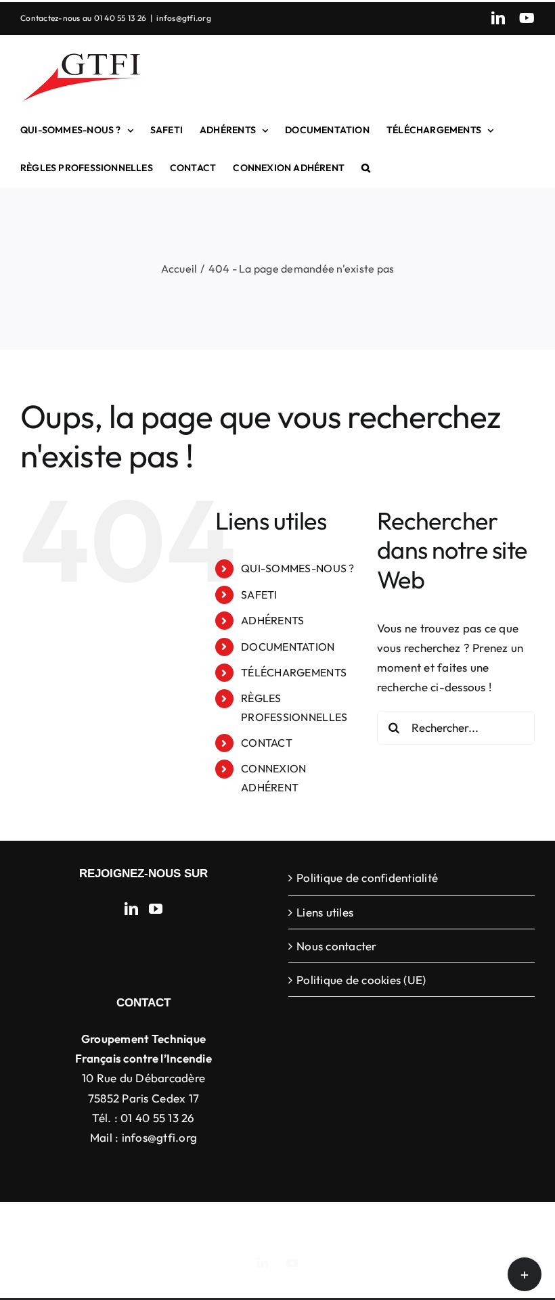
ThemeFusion (292, 1222)
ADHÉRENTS (272, 620)
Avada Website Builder (203, 1222)
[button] (365, 168)
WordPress (493, 1222)
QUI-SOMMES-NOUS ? (297, 568)
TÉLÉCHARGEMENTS (294, 672)
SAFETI (259, 594)
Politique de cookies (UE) (361, 980)
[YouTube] (155, 909)
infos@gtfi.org (183, 18)
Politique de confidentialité (367, 877)
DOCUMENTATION (287, 646)
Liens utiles (324, 912)
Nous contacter (336, 946)
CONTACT (266, 742)
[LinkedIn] (131, 909)
